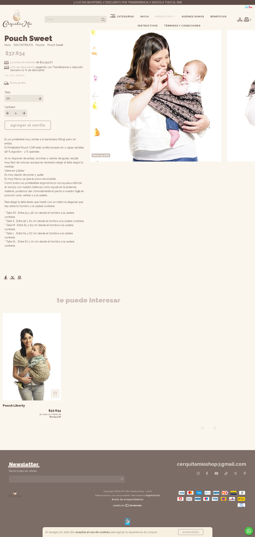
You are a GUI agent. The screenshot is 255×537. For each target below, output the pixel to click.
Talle (7, 92)
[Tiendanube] (127, 506)
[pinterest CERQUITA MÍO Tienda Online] (245, 473)
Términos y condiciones (182, 25)
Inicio (144, 16)
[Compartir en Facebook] (6, 277)
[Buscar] (103, 20)
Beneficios (218, 16)
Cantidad (9, 107)
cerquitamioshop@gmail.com (211, 464)
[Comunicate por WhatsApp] (249, 531)
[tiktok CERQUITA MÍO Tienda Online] (226, 473)
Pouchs (40, 44)
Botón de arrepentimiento (127, 499)
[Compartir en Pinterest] (19, 277)
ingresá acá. (153, 495)
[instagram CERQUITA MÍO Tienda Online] (198, 473)
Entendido (190, 532)
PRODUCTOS (164, 16)
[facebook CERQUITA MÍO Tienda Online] (207, 473)
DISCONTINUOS (23, 44)
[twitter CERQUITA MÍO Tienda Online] (235, 473)
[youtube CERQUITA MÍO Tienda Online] (216, 473)
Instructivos (148, 25)
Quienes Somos (193, 16)
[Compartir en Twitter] (13, 277)
